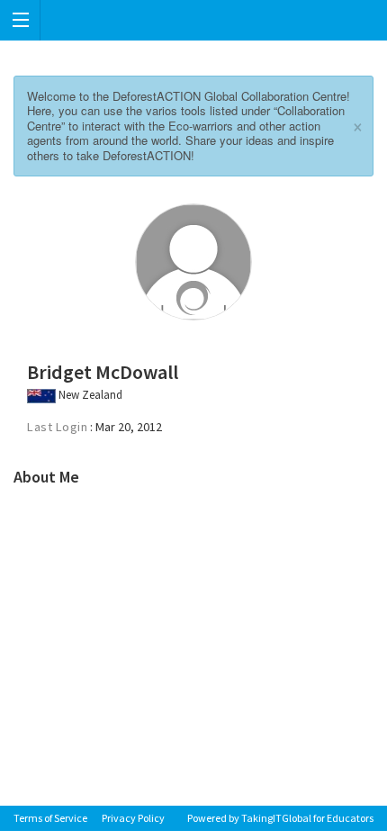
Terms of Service (50, 818)
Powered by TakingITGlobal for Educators (280, 818)
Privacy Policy (133, 818)
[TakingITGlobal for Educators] (194, 20)
